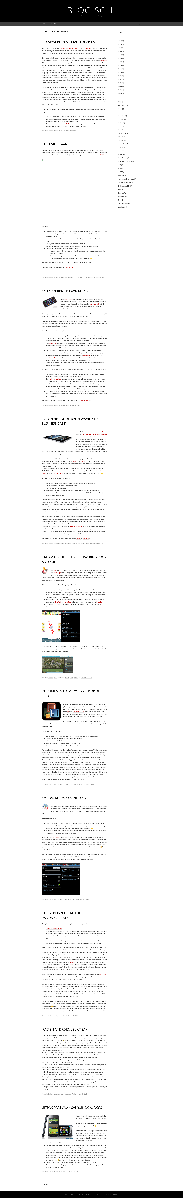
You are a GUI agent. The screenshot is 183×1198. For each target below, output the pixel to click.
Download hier (69, 267)
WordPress (86, 1194)
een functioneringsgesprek (69, 48)
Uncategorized (122, 203)
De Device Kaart (55, 144)
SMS (77, 899)
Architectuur (121, 105)
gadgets (68, 1094)
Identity (120, 154)
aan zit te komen (58, 473)
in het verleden (68, 299)
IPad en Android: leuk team (65, 1029)
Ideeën (78, 538)
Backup (72, 899)
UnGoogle (55, 23)
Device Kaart (87, 277)
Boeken (120, 123)
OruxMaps (57, 573)
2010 (119, 83)
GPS (71, 677)
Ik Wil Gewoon (122, 158)
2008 (119, 90)
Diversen (120, 140)
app (55, 570)
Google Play (53, 343)
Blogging (120, 119)
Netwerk (120, 175)
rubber (102, 432)
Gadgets (50, 130)
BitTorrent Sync (71, 124)
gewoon (72, 962)
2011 (119, 79)
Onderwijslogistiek (123, 186)
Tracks (76, 677)
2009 (119, 86)
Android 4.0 (84, 400)
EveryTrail (58, 602)
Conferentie (121, 133)
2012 (119, 76)
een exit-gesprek (87, 48)
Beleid (120, 109)
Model (120, 172)
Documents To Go (78, 711)
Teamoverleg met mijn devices (68, 42)
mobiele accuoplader (55, 379)
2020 (119, 48)
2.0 (119, 102)
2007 (119, 93)
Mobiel (56, 277)
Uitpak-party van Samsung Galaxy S (72, 1107)
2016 (119, 62)
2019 (119, 51)
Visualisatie (62, 277)
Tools (55, 677)
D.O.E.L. (120, 137)
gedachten (86, 538)
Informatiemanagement (125, 161)
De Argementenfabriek (97, 155)
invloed (75, 461)
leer (97, 432)
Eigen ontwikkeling (123, 144)
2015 (119, 65)
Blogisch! (91, 10)
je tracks (99, 602)
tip (68, 711)
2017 (119, 58)
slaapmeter (86, 355)
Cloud (119, 126)
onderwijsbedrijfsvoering (61, 543)
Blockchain (121, 116)
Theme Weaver (113, 1194)
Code (119, 130)
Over (45, 23)
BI (118, 112)
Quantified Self (50, 358)
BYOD (63, 130)
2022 (119, 41)
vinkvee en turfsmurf (76, 526)
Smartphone (71, 405)
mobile (68, 1171)
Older (46, 1184)
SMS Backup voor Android (64, 798)
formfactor (85, 461)
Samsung (64, 405)
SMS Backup (56, 837)
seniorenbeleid (94, 304)
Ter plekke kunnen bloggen (54, 928)
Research (121, 189)
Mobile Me (102, 974)
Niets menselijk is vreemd (126, 179)
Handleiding (121, 151)
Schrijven (121, 193)
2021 (119, 44)
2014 (119, 69)
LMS (119, 165)
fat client (104, 60)
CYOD (80, 277)
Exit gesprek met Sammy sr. (65, 291)
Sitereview (121, 196)
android (67, 677)
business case (80, 543)
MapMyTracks (67, 602)
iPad (87, 543)
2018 (119, 55)
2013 (119, 72)
